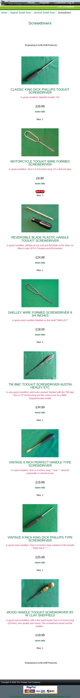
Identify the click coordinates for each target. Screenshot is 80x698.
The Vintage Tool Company (28, 682)
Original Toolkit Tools (20, 12)
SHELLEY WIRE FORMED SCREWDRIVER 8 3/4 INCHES (40, 314)
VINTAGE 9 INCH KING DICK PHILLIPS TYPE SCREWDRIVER (40, 539)
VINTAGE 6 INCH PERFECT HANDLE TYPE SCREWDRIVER (40, 463)
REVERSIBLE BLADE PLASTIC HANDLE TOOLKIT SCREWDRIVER (40, 239)
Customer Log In (64, 2)
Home (31, 2)
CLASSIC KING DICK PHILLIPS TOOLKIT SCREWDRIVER (40, 91)
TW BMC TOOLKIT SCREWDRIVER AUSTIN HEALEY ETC (40, 386)
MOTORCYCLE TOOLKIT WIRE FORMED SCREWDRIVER (40, 163)
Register (44, 2)
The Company (65, 6)
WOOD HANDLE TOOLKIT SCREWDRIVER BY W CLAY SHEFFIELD (40, 613)
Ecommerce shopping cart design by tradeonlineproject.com (40, 696)
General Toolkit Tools (44, 12)
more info (40, 111)
